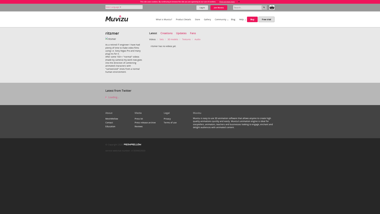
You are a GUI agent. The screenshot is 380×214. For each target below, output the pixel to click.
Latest (153, 33)
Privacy (167, 118)
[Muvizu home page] (116, 18)
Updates (181, 33)
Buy (252, 19)
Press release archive (145, 122)
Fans (193, 33)
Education (110, 126)
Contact (109, 122)
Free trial (266, 19)
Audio (197, 39)
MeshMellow (111, 118)
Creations (166, 33)
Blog (233, 19)
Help (241, 19)
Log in (202, 7)
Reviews (139, 126)
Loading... (113, 97)
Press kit (139, 118)
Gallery (207, 19)
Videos (152, 39)
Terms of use (170, 122)
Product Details (183, 19)
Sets (162, 39)
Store (197, 19)
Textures (186, 39)
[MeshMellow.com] (132, 144)
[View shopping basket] (271, 7)
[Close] (239, 2)
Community (220, 19)
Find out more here (227, 2)
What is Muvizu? (164, 19)
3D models (173, 39)
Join (219, 7)
